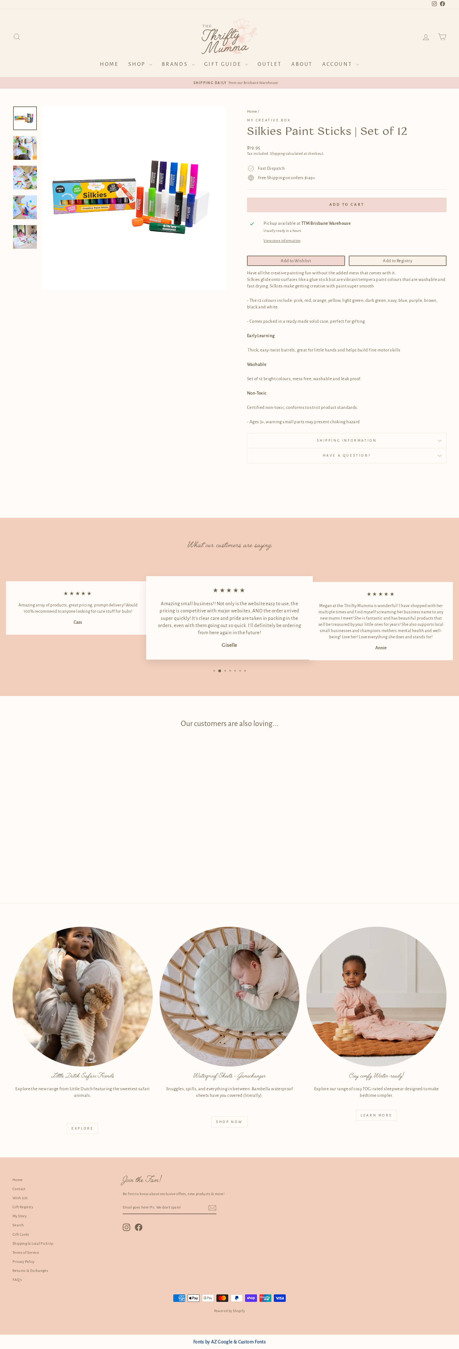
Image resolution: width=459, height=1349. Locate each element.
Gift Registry (22, 1207)
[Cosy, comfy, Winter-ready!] (376, 997)
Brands (176, 64)
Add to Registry (397, 260)
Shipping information (347, 440)
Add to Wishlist (296, 260)
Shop (138, 64)
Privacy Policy (23, 1262)
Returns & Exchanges (30, 1271)
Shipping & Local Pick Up (32, 1244)
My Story (19, 1216)
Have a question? (347, 455)
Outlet (270, 64)
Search (18, 1225)
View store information (282, 241)
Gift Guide (224, 64)
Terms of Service (25, 1253)
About (302, 64)
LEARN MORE (376, 1115)
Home (109, 64)
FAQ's (17, 1280)
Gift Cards (20, 1235)
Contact (19, 1189)
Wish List (19, 1198)
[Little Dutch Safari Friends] (82, 997)
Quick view (64, 840)
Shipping (277, 154)
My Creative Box (269, 120)
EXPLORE (82, 1128)
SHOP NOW (229, 1122)
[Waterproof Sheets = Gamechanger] (230, 997)
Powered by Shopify (229, 1311)
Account (338, 64)
